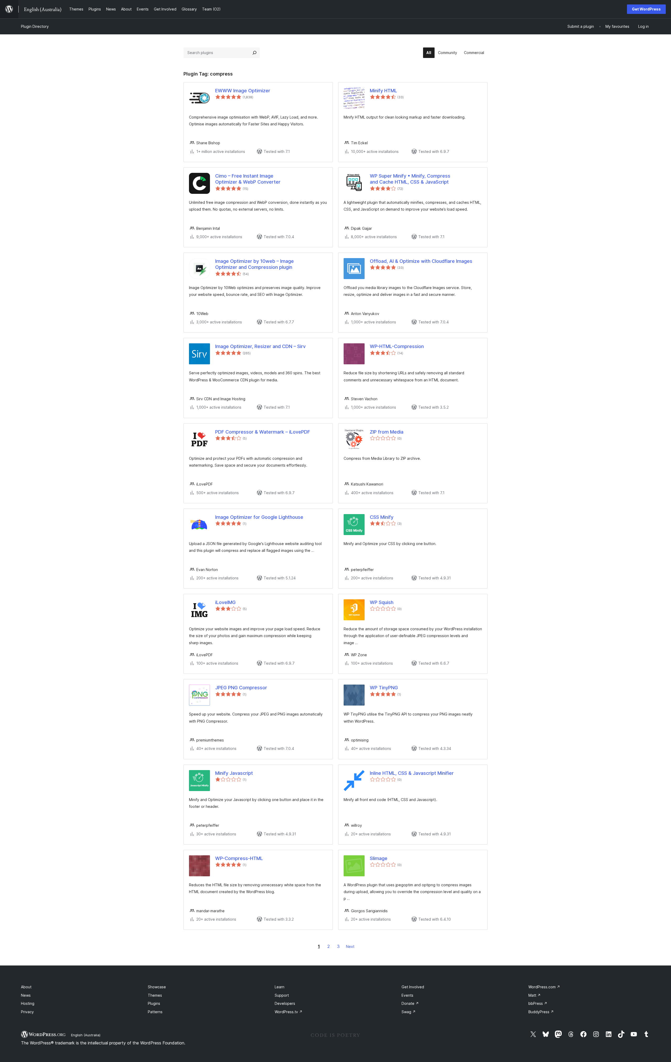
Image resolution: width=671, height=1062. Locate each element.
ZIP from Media (386, 432)
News (26, 995)
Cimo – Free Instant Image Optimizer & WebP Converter (247, 179)
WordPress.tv (288, 1012)
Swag (409, 1012)
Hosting (27, 1003)
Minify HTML (383, 90)
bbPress (537, 1003)
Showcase (157, 987)
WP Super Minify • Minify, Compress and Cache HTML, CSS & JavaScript (410, 179)
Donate (410, 1003)
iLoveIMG (225, 602)
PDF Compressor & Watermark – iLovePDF (262, 432)
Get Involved (413, 987)
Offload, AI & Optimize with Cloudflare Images (421, 261)
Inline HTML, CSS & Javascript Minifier (412, 773)
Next (350, 946)
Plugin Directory (35, 26)
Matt (534, 995)
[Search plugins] (254, 52)
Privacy (27, 1012)
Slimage (378, 858)
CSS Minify (381, 517)
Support (282, 995)
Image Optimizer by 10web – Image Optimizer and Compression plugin (254, 264)
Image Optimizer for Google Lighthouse (259, 517)
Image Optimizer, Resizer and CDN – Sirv (260, 346)
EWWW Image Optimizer (242, 90)
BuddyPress (541, 1012)
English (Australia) (85, 1035)
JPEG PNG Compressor (241, 687)
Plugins (154, 1003)
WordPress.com (544, 987)
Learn (279, 987)
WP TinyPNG (384, 687)
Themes (155, 995)
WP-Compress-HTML (239, 858)
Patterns (155, 1012)
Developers (285, 1003)
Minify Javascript (234, 773)
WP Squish (381, 602)
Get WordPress (646, 9)
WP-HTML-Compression (397, 346)
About (26, 987)
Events (407, 995)
